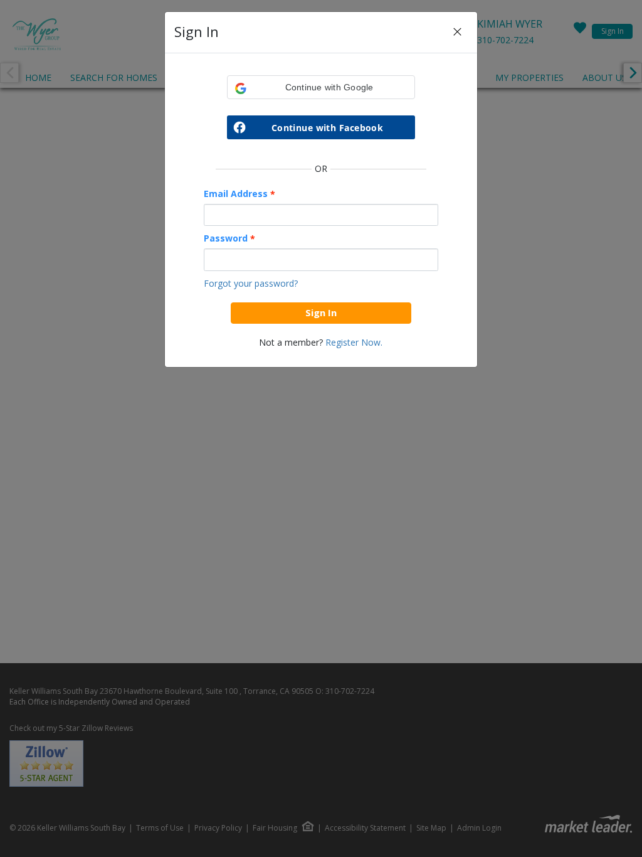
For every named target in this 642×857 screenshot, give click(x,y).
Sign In (321, 312)
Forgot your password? (251, 283)
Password (229, 238)
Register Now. (353, 342)
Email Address (239, 194)
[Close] (457, 32)
